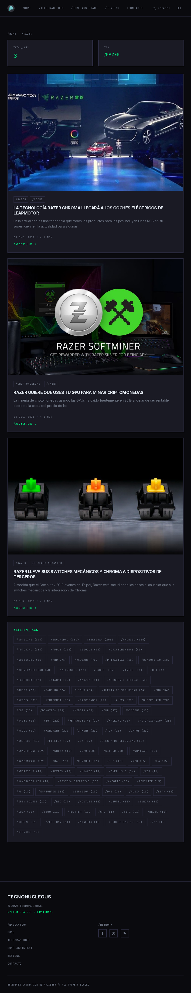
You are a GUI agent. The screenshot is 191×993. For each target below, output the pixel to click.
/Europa (148, 801)
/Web (151, 771)
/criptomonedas (28, 383)
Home (10, 932)
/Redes (157, 811)
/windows (137, 710)
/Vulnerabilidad (34, 670)
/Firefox (58, 740)
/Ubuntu (119, 801)
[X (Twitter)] (113, 933)
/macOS (26, 730)
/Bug (162, 690)
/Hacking (118, 720)
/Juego (26, 690)
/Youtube (89, 801)
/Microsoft (73, 670)
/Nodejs (83, 710)
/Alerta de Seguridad (124, 690)
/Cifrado (28, 832)
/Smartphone (31, 750)
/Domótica (52, 710)
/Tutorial (30, 649)
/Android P (30, 771)
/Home (27, 8)
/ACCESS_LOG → (25, 244)
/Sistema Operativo (78, 781)
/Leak (165, 791)
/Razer (21, 199)
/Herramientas (83, 720)
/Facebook (29, 680)
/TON (113, 730)
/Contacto (135, 8)
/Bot (158, 670)
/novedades (30, 659)
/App (110, 710)
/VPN (139, 761)
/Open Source (31, 801)
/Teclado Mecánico (47, 563)
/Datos (138, 730)
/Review (61, 771)
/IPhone (87, 730)
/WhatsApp (145, 750)
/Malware (86, 659)
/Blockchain (155, 700)
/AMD (59, 659)
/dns (113, 791)
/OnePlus (28, 740)
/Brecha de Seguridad (122, 740)
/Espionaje (51, 791)
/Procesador (92, 700)
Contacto (14, 964)
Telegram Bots (19, 940)
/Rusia (138, 791)
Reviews (13, 956)
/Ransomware (31, 761)
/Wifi (131, 811)
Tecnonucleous (29, 897)
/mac (60, 761)
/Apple (61, 649)
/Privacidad (119, 659)
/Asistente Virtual (127, 680)
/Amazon (88, 680)
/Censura (87, 761)
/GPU (88, 750)
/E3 (162, 761)
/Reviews (112, 8)
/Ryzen (26, 720)
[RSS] (125, 933)
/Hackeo (104, 670)
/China (62, 750)
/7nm (158, 822)
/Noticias (30, 639)
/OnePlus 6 (122, 771)
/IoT (52, 720)
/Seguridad (65, 639)
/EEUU (51, 811)
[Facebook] (102, 933)
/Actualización (154, 720)
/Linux (84, 690)
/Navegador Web (33, 781)
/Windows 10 (155, 659)
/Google (90, 649)
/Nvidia (27, 700)
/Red (62, 801)
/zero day (58, 822)
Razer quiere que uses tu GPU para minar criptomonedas (78, 392)
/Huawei (90, 771)
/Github (114, 750)
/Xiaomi (59, 680)
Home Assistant (19, 948)
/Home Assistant (84, 8)
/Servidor (85, 791)
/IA (85, 740)
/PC (24, 791)
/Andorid (117, 781)
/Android (133, 639)
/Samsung (55, 690)
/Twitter (79, 811)
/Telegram (100, 639)
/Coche (37, 199)
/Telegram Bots (51, 8)
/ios (24, 710)
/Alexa (123, 700)
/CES (115, 761)
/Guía (25, 811)
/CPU (106, 811)
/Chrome (27, 822)
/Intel (132, 670)
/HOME (11, 33)
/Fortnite (149, 781)
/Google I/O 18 (125, 822)
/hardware (56, 730)
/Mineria (89, 822)
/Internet (58, 700)
